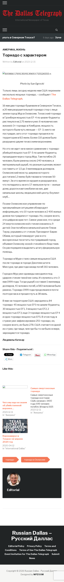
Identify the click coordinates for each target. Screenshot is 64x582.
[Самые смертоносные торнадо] (44, 399)
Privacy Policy (34, 546)
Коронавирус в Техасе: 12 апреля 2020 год (13, 439)
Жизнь (20, 49)
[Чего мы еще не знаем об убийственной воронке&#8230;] (15, 392)
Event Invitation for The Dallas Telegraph (27, 554)
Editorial (17, 61)
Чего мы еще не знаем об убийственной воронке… (15, 405)
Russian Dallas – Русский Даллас (32, 535)
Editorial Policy (16, 546)
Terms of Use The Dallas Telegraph (38, 550)
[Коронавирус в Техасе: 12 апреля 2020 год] (15, 426)
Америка (9, 49)
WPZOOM (38, 574)
